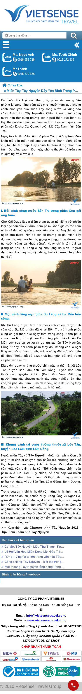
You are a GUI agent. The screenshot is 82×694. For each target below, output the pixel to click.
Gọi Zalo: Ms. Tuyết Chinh (47, 57)
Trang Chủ (41, 14)
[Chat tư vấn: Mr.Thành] (14, 74)
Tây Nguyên (34, 113)
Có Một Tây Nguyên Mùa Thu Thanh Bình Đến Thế (34, 546)
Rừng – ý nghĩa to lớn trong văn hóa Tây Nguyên (34, 556)
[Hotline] (73, 685)
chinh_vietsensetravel (54, 59)
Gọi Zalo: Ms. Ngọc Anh (7, 57)
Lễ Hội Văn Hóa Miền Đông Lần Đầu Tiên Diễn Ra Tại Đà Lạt (34, 551)
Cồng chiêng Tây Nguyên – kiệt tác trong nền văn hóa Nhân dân (34, 561)
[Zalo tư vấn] (73, 671)
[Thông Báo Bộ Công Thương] (20, 678)
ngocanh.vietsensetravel (14, 59)
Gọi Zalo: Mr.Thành (7, 72)
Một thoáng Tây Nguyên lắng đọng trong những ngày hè (34, 566)
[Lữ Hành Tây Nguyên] (4, 85)
